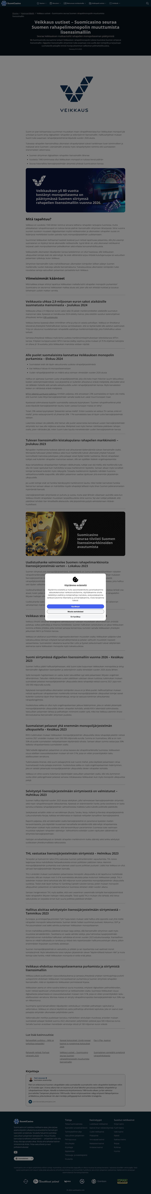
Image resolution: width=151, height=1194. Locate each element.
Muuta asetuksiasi (75, 611)
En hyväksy (75, 617)
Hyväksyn (75, 606)
